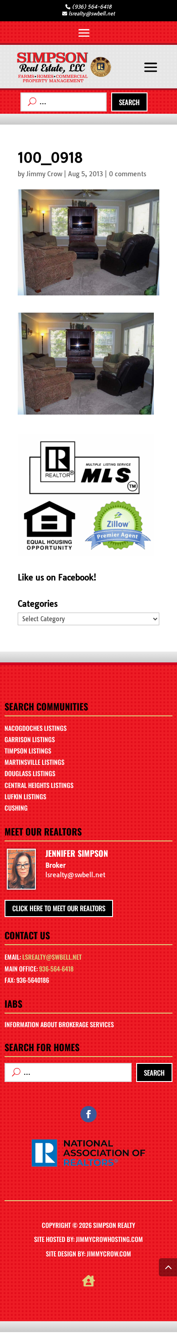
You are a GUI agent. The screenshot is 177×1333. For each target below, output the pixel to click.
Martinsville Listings (34, 762)
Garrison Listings (30, 739)
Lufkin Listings (25, 796)
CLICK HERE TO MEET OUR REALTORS (58, 908)
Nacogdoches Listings (36, 728)
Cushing (16, 807)
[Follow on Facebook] (88, 1114)
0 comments (127, 174)
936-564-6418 (56, 968)
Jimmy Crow (44, 174)
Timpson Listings (28, 750)
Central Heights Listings (39, 785)
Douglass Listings (30, 773)
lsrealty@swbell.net (52, 956)
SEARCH (129, 102)
